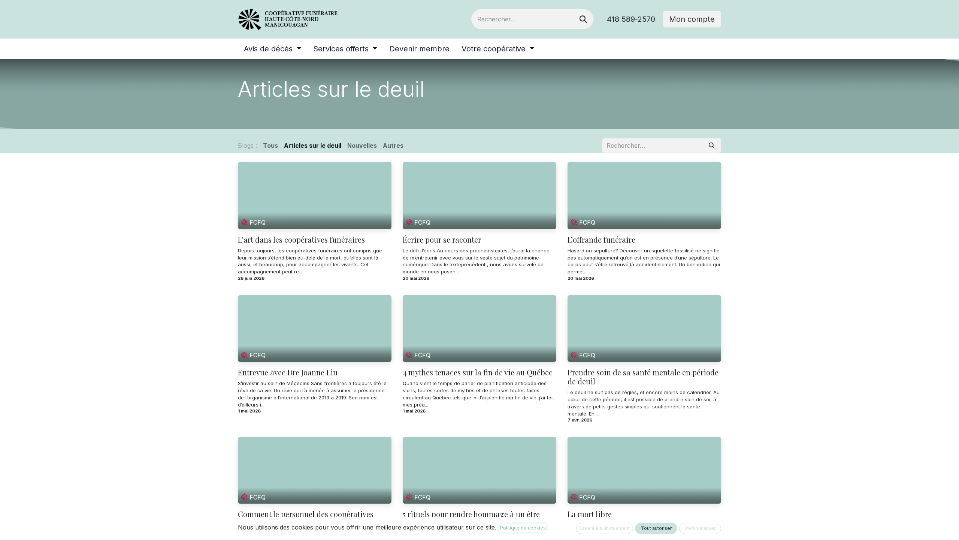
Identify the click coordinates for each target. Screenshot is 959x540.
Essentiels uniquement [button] (605, 528)
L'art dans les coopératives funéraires (301, 239)
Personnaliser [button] (700, 528)
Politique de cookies (523, 528)
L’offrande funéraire (601, 239)
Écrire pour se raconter (442, 239)
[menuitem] (272, 48)
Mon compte (692, 19)
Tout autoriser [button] (656, 528)
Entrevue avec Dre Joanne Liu (288, 372)
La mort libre (590, 514)
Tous (270, 145)
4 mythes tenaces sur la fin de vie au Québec (478, 372)
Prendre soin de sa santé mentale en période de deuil (643, 377)
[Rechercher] (583, 19)
